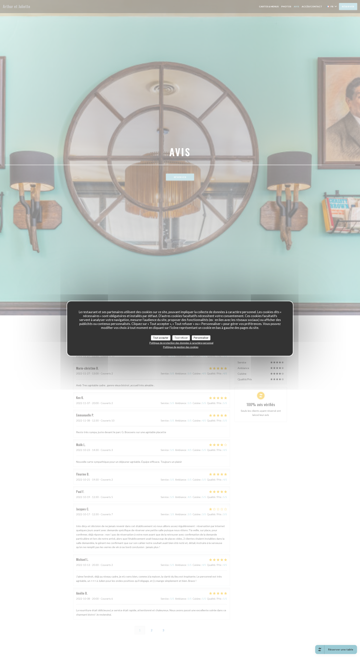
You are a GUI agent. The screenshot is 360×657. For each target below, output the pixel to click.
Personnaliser (201, 337)
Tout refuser (181, 337)
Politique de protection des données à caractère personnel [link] (181, 342)
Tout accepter (160, 337)
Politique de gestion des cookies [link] (180, 346)
